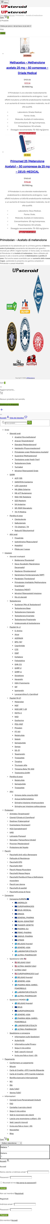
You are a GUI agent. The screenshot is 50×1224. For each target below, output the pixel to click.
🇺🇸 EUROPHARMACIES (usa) (27, 974)
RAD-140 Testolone (23, 497)
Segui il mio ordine (23, 1048)
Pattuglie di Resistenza (20, 858)
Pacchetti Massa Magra (20, 873)
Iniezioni (8, 553)
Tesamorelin (20, 754)
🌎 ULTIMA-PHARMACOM (26, 955)
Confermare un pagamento (21, 1063)
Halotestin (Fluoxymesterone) (27, 448)
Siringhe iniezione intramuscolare (29, 803)
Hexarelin (19, 679)
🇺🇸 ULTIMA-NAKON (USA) (25, 966)
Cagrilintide (20, 646)
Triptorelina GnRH (22, 773)
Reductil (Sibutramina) (24, 530)
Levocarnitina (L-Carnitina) (26, 694)
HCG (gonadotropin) (18, 829)
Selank (17, 739)
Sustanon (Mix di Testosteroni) (28, 604)
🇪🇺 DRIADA (19, 914)
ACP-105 (18, 478)
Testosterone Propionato (25, 619)
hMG (12, 832)
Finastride (19, 538)
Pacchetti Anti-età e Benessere (23, 855)
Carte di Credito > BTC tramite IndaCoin (27, 1074)
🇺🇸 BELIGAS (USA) (22, 962)
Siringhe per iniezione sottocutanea (30, 806)
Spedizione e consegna (20, 1033)
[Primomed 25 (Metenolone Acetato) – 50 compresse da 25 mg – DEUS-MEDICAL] (27, 152)
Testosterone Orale (23, 463)
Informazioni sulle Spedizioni (27, 1037)
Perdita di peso (16, 516)
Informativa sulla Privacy (25, 1044)
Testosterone (15, 601)
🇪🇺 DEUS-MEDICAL (23, 910)
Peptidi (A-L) (15, 627)
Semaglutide (20, 743)
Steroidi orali (9, 15)
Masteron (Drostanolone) (25, 571)
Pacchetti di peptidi (18, 888)
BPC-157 (18, 642)
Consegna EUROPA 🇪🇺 (19, 899)
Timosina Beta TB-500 (24, 769)
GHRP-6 (18, 672)
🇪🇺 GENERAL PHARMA (24, 917)
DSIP (17, 653)
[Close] (1, 414)
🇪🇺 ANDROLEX (21, 903)
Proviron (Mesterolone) (19, 844)
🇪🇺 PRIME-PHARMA (23, 932)
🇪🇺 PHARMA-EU (21, 929)
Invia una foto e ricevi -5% (26, 1055)
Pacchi (8, 851)
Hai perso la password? (26, 1183)
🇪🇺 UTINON (19, 940)
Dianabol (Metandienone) (25, 444)
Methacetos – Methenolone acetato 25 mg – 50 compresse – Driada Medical (27, 68)
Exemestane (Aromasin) (20, 825)
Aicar (17, 634)
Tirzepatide (19, 758)
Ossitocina (19, 720)
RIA (11, 1085)
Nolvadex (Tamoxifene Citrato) (23, 840)
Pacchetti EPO (16, 862)
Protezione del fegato (19, 847)
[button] (25, 1153)
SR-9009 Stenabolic (23, 508)
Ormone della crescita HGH (26, 795)
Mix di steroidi (21, 597)
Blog (12, 1133)
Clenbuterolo (20, 519)
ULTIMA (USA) (20, 970)
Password (5, 1177)
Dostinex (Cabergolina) (19, 821)
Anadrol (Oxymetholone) (25, 437)
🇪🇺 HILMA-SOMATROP (24, 921)
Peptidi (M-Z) (15, 698)
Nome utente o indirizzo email (13, 1172)
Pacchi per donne (17, 884)
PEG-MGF (19, 724)
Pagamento (10, 1059)
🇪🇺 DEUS (18, 1007)
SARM (12, 474)
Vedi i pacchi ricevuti (24, 1052)
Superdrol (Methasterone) (26, 456)
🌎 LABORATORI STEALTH (26, 951)
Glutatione (19, 675)
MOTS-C (18, 713)
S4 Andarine (20, 504)
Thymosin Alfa (21, 765)
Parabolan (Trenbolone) (25, 579)
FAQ (11, 1104)
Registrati (19, 1193)
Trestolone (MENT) (22, 590)
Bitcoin (13, 1066)
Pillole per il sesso (22, 549)
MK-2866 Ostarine (22, 489)
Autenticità (19, 1040)
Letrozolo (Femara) (18, 836)
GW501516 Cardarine (24, 482)
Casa (2, 15)
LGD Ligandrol (21, 486)
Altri (11, 791)
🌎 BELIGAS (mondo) (24, 944)
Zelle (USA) (14, 1089)
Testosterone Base (23, 608)
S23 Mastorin (20, 501)
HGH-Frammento (22, 683)
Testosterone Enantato (24, 616)
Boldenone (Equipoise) (24, 560)
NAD (16, 717)
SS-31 (17, 750)
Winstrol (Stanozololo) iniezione (28, 593)
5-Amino (18, 631)
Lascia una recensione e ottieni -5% (25, 1118)
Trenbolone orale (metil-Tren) (27, 459)
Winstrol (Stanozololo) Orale (26, 471)
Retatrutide (20, 735)
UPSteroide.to (30, 378)
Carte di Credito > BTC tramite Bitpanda (27, 1070)
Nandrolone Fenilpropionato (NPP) (29, 575)
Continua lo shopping (9, 404)
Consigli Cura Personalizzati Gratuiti (25, 1100)
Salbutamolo (20, 523)
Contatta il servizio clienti (21, 1107)
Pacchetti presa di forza (20, 892)
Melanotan (19, 702)
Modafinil (19, 545)
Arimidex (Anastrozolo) (19, 814)
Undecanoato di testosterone (27, 623)
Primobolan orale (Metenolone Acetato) (31, 452)
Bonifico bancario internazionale (24, 1078)
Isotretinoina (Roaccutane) (26, 542)
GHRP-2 (18, 668)
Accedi (3, 1188)
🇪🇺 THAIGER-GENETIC (24, 925)
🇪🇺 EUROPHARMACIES (24, 906)
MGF (16, 705)
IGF (16, 687)
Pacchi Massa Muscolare (20, 869)
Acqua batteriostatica (24, 799)
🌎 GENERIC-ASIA (22, 947)
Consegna (9, 895)
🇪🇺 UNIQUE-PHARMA (24, 936)
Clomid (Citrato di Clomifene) (22, 817)
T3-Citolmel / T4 (22, 527)
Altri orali (13, 534)
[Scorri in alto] (1, 410)
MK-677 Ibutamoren (23, 493)
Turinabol (19, 467)
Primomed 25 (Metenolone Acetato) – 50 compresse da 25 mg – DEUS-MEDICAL (27, 166)
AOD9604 (19, 638)
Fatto (2, 33)
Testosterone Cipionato (25, 612)
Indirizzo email (7, 1204)
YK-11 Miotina (20, 512)
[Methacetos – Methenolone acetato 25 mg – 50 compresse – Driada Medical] (27, 54)
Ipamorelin (19, 690)
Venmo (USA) (15, 1093)
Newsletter (14, 1130)
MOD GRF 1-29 (21, 709)
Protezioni (9, 810)
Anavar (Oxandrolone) (24, 441)
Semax (18, 746)
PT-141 (17, 732)
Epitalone (19, 657)
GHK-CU (18, 664)
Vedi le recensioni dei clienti (22, 1115)
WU (11, 1081)
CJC (16, 649)
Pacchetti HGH (16, 866)
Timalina (18, 761)
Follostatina (20, 661)
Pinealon (18, 728)
